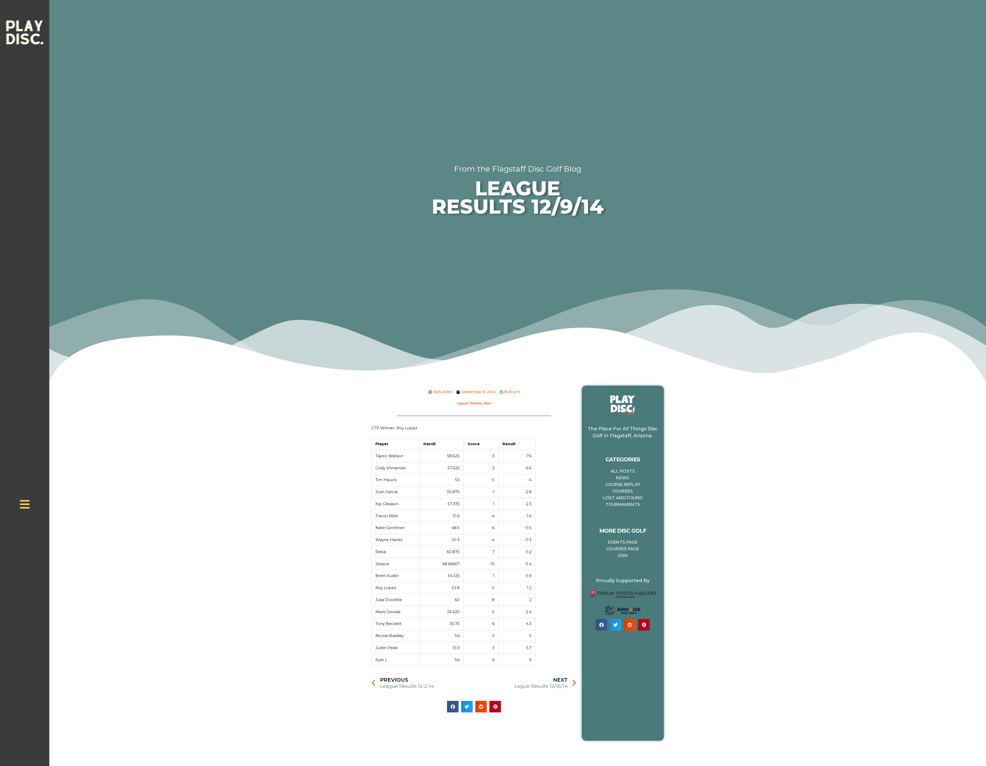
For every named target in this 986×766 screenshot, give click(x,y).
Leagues (462, 403)
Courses (622, 491)
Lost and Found (623, 497)
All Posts (623, 471)
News (487, 403)
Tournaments (622, 504)
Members (476, 403)
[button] (453, 706)
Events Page (623, 542)
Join (623, 555)
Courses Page (622, 548)
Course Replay (622, 484)
